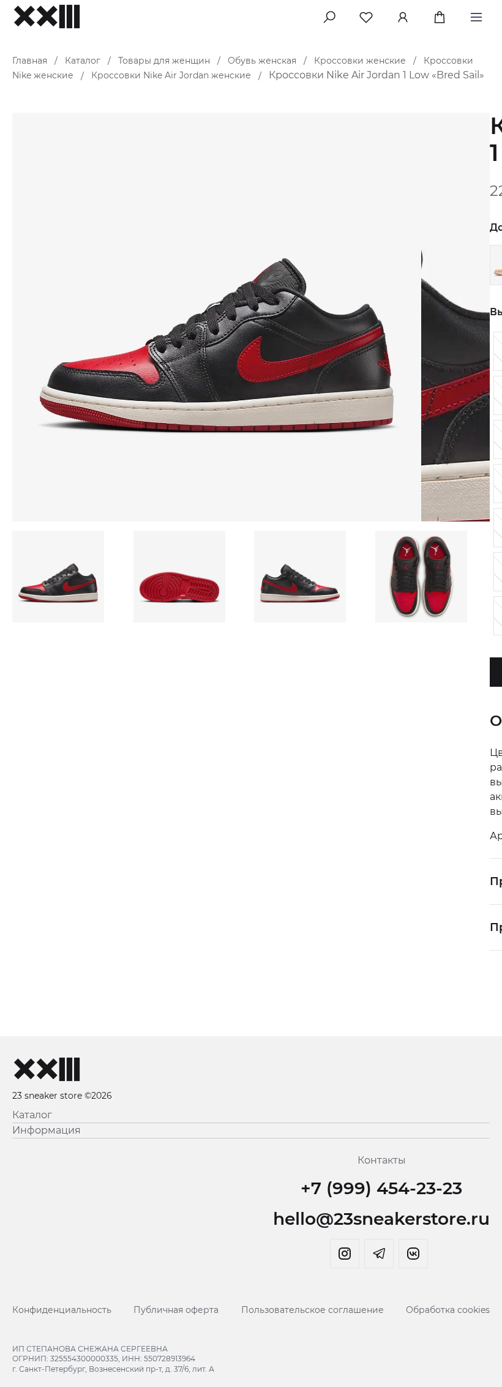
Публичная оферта (176, 1309)
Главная (29, 60)
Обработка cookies (448, 1309)
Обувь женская (262, 60)
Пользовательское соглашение (312, 1309)
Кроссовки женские (360, 60)
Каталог (82, 60)
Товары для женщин (164, 60)
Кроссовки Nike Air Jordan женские (171, 75)
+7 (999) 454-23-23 (381, 1188)
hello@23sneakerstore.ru (381, 1218)
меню (476, 15)
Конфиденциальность (61, 1309)
